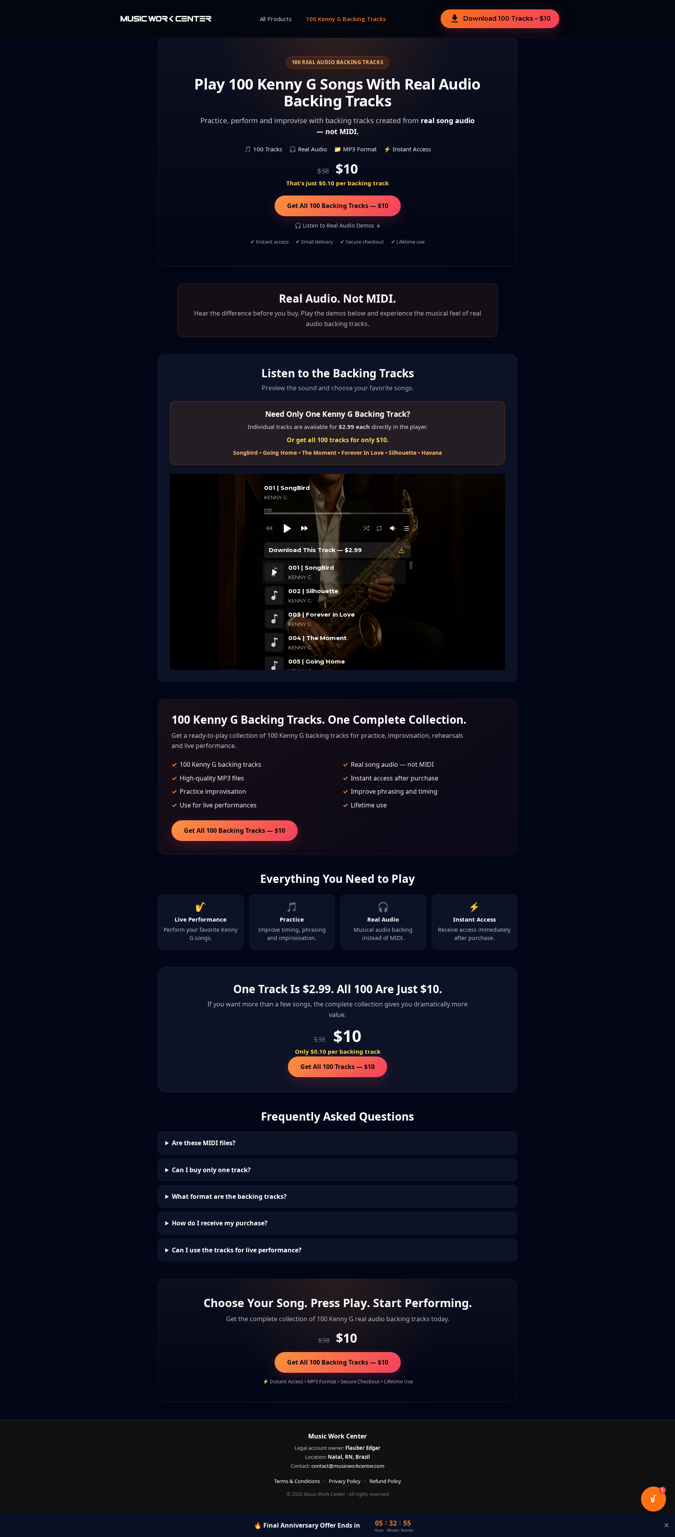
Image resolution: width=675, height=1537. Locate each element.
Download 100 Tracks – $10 (500, 18)
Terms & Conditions (297, 1481)
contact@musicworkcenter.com (347, 1465)
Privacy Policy (345, 1481)
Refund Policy (385, 1481)
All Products (276, 19)
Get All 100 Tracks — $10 (337, 1066)
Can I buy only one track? (211, 1170)
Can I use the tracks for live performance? (237, 1250)
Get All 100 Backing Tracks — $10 (337, 205)
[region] (337, 615)
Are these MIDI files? (204, 1143)
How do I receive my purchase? (220, 1223)
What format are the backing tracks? (229, 1196)
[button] (287, 528)
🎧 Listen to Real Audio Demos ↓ (338, 225)
